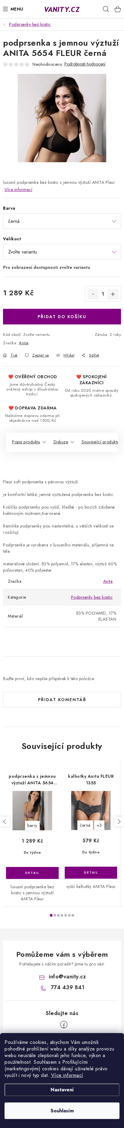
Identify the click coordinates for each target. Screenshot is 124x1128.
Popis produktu (26, 442)
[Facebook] (63, 1024)
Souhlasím (62, 1110)
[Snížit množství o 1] (93, 294)
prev (5, 821)
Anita (24, 343)
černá (85, 825)
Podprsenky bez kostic (92, 597)
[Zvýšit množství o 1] (112, 294)
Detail (32, 873)
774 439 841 (68, 987)
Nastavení (62, 1089)
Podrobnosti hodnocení (84, 64)
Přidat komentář (62, 700)
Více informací (67, 1075)
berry (32, 825)
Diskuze (61, 442)
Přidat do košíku (62, 317)
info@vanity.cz (67, 977)
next (119, 821)
